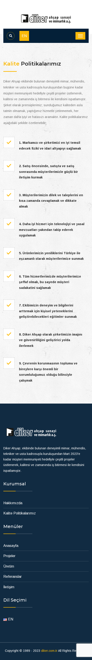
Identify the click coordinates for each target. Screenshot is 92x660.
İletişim (8, 587)
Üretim (8, 566)
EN (24, 36)
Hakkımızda (12, 503)
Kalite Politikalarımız (19, 513)
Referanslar (12, 576)
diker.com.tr (49, 650)
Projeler (9, 556)
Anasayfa (10, 546)
